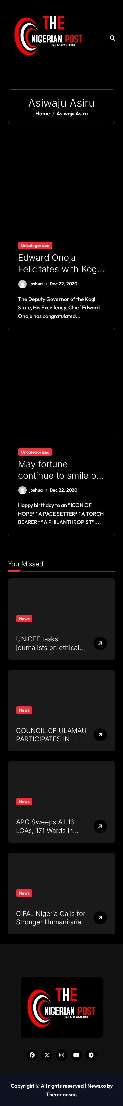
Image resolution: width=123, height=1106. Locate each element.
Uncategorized (35, 245)
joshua (36, 284)
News (24, 618)
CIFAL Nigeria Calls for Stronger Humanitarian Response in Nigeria (50, 922)
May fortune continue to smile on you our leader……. (60, 475)
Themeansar (61, 1094)
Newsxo (96, 1085)
